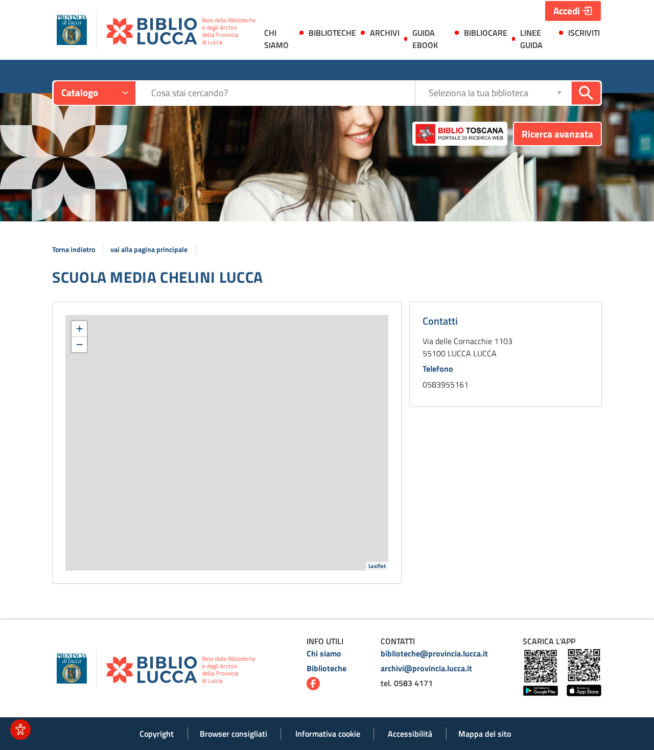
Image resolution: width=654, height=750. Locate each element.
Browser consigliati (233, 734)
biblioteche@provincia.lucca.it (434, 653)
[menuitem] (278, 41)
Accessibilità (410, 734)
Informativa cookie (327, 734)
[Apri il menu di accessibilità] (20, 729)
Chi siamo (324, 653)
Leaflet (377, 566)
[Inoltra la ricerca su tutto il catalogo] (586, 93)
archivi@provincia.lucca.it (426, 668)
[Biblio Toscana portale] (459, 134)
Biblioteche (326, 668)
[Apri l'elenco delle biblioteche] (559, 93)
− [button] (79, 344)
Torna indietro (73, 249)
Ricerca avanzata (557, 133)
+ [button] (79, 328)
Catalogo (79, 92)
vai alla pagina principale (149, 249)
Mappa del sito (484, 734)
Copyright (156, 734)
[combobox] (282, 93)
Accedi (566, 10)
